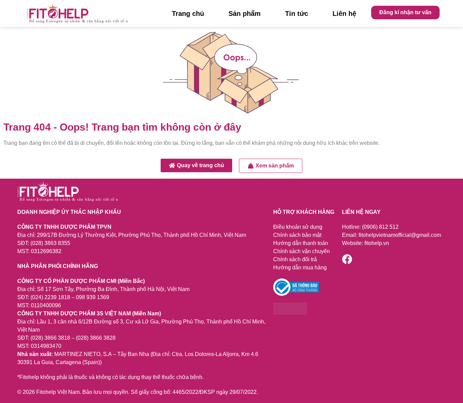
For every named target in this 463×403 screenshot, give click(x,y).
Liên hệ (344, 13)
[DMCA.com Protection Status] (290, 313)
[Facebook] (347, 259)
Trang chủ (188, 13)
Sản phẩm (244, 13)
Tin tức (296, 13)
